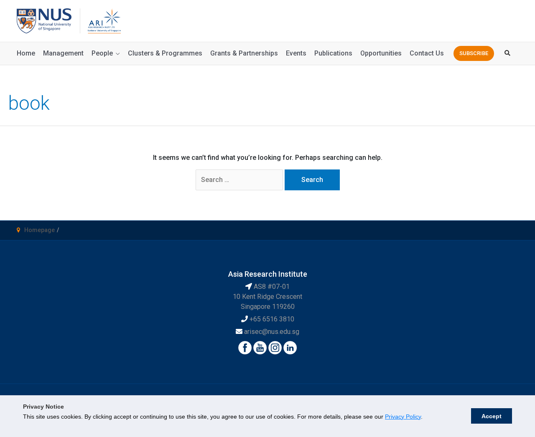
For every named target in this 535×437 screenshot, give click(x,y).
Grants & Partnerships (244, 53)
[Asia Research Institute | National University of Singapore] (104, 20)
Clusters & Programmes (165, 53)
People (102, 53)
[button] (473, 53)
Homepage (39, 230)
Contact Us (427, 53)
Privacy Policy (403, 416)
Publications (333, 53)
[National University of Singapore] (44, 20)
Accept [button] (492, 416)
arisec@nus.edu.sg (271, 332)
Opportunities (381, 53)
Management (63, 53)
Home (26, 53)
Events (296, 53)
